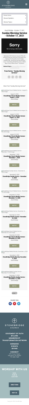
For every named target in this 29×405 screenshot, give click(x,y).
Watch (14, 104)
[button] (14, 384)
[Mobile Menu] (26, 4)
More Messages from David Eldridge (18, 67)
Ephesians (14, 66)
